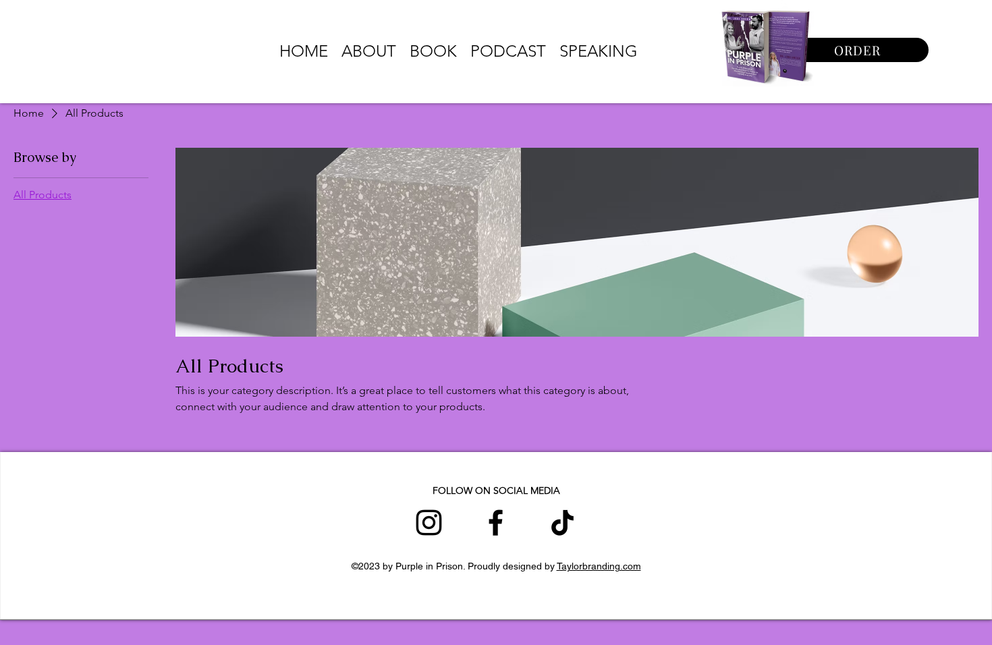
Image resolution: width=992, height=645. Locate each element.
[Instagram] (429, 522)
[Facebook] (495, 522)
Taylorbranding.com (599, 566)
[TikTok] (562, 522)
